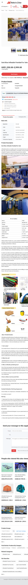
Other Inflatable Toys (20, 10)
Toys (6, 10)
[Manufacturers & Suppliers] (14, 2)
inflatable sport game (19, 539)
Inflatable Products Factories (9, 561)
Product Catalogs (22, 531)
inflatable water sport (19, 534)
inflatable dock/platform (6, 534)
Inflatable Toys (11, 10)
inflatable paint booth (6, 536)
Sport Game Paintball (21, 564)
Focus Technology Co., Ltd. (18, 579)
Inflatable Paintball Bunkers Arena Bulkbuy (12, 571)
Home (2, 10)
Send (14, 450)
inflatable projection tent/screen (8, 539)
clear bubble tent (18, 536)
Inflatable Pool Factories (8, 564)
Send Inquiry (14, 74)
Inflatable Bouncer (17, 554)
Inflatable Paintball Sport (8, 568)
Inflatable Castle (6, 554)
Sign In (3, 110)
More (2, 574)
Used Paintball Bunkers (22, 568)
